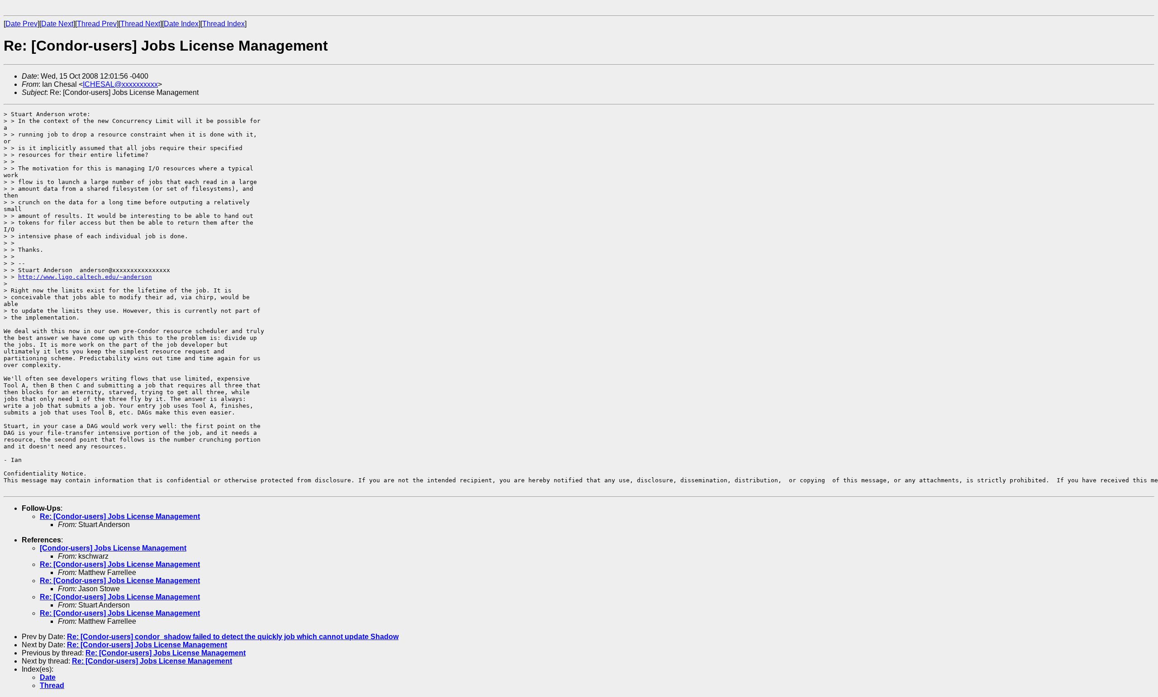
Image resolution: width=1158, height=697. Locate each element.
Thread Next (140, 24)
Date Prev (21, 24)
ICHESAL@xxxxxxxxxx (120, 84)
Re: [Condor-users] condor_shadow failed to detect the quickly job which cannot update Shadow (233, 636)
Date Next (57, 24)
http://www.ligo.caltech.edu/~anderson (85, 276)
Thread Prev (97, 24)
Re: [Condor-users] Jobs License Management (120, 516)
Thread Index (223, 24)
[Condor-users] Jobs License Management (113, 548)
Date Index (181, 24)
